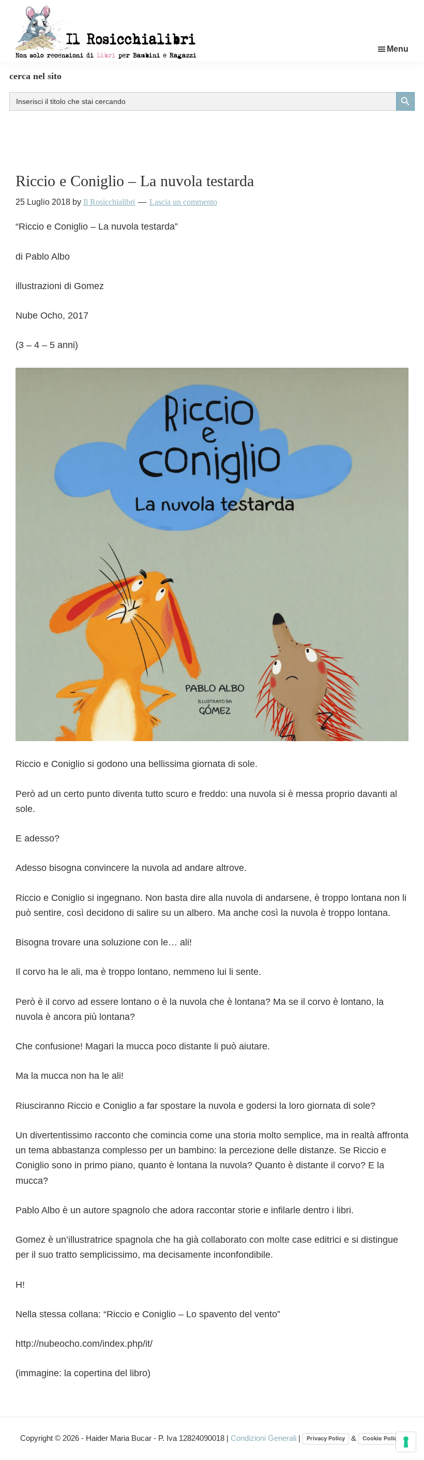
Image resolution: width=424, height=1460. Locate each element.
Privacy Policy (326, 1438)
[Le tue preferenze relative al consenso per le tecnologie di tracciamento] (406, 1442)
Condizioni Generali (264, 1438)
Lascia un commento (183, 202)
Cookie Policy (381, 1438)
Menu (397, 48)
